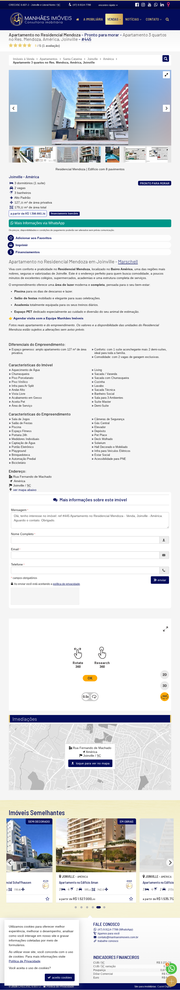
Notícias (132, 19)
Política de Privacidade (60, 986)
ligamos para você (109, 933)
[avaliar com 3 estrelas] (20, 45)
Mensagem (19, 510)
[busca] (167, 19)
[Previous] (10, 862)
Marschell (128, 261)
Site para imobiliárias (145, 986)
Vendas (112, 19)
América (32, 176)
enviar (162, 580)
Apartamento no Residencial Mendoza (45, 34)
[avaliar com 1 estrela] (11, 45)
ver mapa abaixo (24, 490)
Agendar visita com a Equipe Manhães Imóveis (48, 318)
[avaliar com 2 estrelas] (15, 45)
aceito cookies (61, 977)
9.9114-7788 (82, 5)
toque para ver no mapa (92, 763)
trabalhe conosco (108, 941)
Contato (152, 19)
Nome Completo (22, 534)
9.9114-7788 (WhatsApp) (115, 929)
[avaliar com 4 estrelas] (25, 45)
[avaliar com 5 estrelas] (29, 45)
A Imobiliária (93, 19)
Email (15, 549)
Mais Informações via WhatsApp (39, 223)
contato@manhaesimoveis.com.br (118, 937)
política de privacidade (66, 584)
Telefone (17, 564)
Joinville (15, 176)
